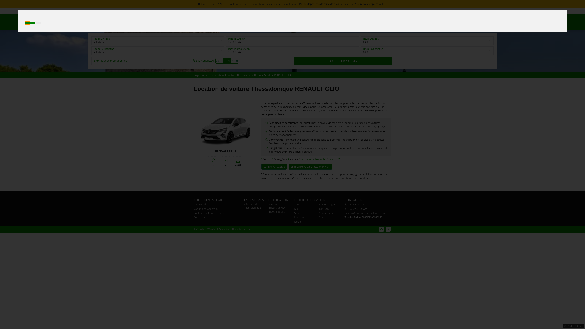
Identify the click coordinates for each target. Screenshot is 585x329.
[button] (27, 23)
